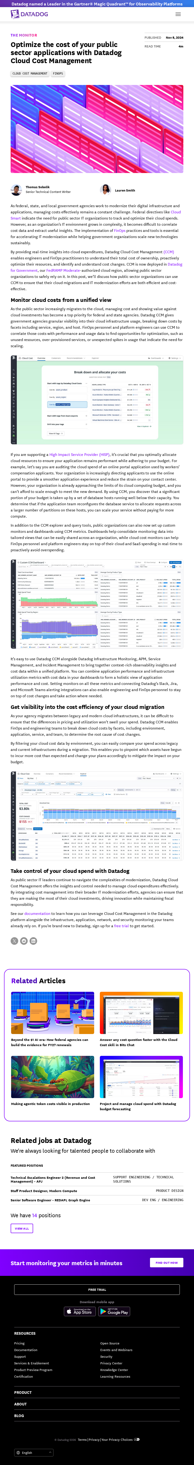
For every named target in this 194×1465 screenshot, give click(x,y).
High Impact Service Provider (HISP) (79, 454)
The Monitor (24, 35)
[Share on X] (14, 941)
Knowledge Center (114, 1369)
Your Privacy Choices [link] (117, 1439)
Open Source (109, 1343)
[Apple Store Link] (81, 1312)
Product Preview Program (33, 1369)
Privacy (94, 1439)
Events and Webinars (116, 1350)
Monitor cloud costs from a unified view (61, 299)
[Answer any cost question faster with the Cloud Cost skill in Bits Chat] (144, 1022)
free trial (121, 925)
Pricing (19, 1343)
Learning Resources (115, 1376)
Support (20, 1356)
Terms (82, 1439)
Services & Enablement (31, 1363)
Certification (23, 1376)
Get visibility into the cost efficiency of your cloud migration (87, 706)
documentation (37, 913)
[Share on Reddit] (24, 941)
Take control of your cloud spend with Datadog (70, 870)
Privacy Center (111, 1363)
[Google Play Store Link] (114, 1312)
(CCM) (168, 251)
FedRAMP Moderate (63, 270)
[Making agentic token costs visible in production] (55, 1086)
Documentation (25, 1350)
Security (106, 1356)
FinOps (119, 230)
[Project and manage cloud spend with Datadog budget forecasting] (144, 1086)
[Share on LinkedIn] (33, 941)
